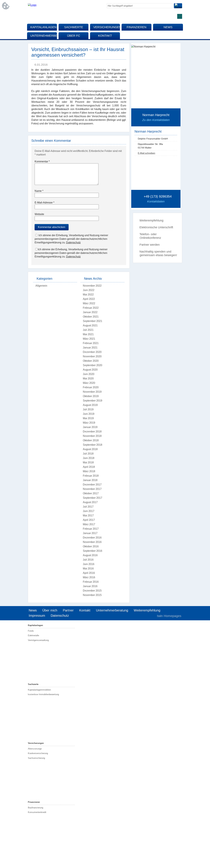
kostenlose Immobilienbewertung (43, 694)
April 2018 (89, 466)
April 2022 (89, 299)
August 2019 (90, 405)
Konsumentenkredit (37, 812)
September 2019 (92, 400)
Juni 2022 (88, 290)
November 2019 (92, 391)
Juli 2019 (88, 409)
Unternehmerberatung (43, 35)
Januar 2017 (90, 533)
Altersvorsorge (35, 748)
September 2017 (92, 497)
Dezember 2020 (92, 352)
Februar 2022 (91, 307)
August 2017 (90, 502)
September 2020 (92, 365)
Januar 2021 (90, 347)
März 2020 (89, 383)
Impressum (37, 615)
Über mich (49, 610)
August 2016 (90, 555)
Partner (68, 610)
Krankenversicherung (38, 753)
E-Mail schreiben (146, 153)
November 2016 (92, 542)
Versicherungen (106, 27)
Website (39, 214)
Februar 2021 (91, 343)
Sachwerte (73, 27)
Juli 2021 (88, 329)
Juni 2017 (88, 511)
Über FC (73, 35)
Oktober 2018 (91, 440)
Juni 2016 (88, 564)
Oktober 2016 (91, 546)
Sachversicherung (36, 758)
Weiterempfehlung (151, 220)
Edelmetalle (33, 635)
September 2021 (92, 321)
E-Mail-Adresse (44, 202)
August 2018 (90, 449)
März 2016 (89, 577)
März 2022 (89, 303)
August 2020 (90, 369)
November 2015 (92, 595)
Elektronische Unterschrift (156, 227)
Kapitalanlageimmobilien (39, 690)
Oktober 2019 (91, 396)
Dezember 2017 (92, 484)
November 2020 (92, 356)
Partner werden (149, 244)
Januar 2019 (90, 427)
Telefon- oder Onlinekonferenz (150, 236)
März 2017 (89, 524)
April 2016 (89, 573)
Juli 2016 (88, 559)
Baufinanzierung (35, 807)
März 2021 (89, 338)
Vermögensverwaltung (38, 640)
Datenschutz (73, 242)
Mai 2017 (88, 515)
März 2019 (89, 422)
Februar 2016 (91, 581)
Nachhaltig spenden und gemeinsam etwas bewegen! (158, 253)
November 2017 (92, 489)
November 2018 (92, 436)
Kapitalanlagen (43, 27)
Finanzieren (136, 27)
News (168, 27)
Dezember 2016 (92, 537)
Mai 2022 (88, 294)
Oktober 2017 (91, 493)
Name (39, 191)
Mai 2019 (88, 418)
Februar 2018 (91, 475)
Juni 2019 (88, 413)
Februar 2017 (91, 528)
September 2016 (92, 550)
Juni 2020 (88, 374)
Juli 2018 (88, 453)
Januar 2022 (90, 312)
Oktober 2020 (91, 360)
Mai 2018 (88, 462)
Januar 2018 (90, 480)
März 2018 (89, 471)
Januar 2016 (90, 586)
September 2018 (92, 444)
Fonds (31, 631)
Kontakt (105, 35)
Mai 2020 (88, 378)
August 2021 (90, 325)
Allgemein (41, 285)
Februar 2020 (91, 387)
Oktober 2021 (91, 316)
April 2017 (89, 520)
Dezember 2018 (92, 431)
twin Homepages (169, 616)
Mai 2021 (88, 334)
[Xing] (179, 16)
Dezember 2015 (92, 590)
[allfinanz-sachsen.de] (32, 5)
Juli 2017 (88, 506)
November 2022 (92, 285)
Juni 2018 (88, 458)
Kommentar (42, 161)
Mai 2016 (88, 568)
